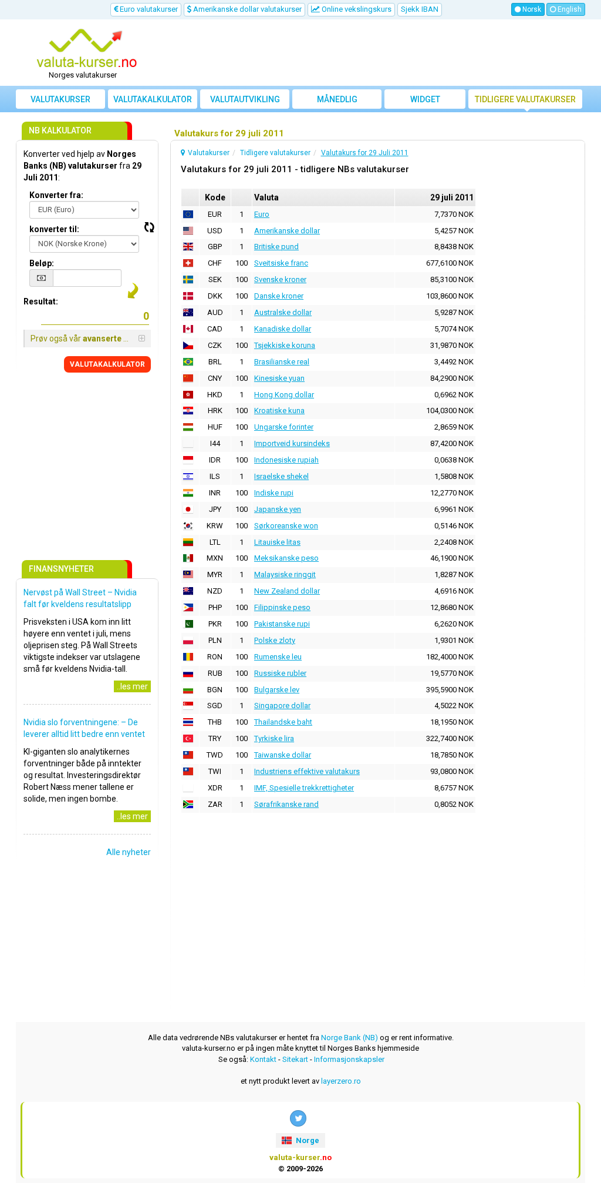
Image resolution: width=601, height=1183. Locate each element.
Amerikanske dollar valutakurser (246, 9)
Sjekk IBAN (419, 9)
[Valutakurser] (87, 48)
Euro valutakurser (148, 9)
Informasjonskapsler (349, 1059)
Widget (425, 99)
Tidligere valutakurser (525, 99)
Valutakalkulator (152, 99)
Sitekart (295, 1059)
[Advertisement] (372, 52)
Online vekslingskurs (355, 9)
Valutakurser (60, 99)
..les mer (132, 686)
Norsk (531, 9)
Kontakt (263, 1059)
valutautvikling (245, 99)
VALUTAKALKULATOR (107, 364)
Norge (306, 1140)
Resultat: (40, 301)
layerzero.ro (341, 1081)
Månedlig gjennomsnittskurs (339, 102)
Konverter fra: (56, 195)
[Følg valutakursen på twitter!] (298, 1118)
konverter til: (54, 229)
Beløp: (41, 263)
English (569, 9)
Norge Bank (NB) (349, 1037)
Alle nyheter (128, 852)
